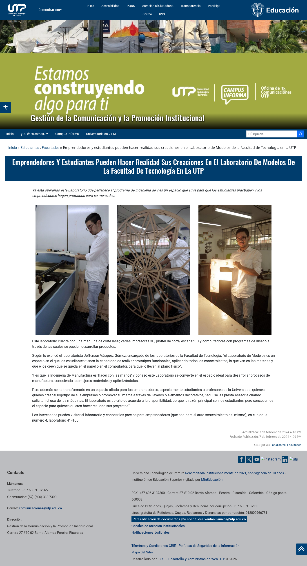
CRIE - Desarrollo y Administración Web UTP (191, 559)
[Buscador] (300, 133)
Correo (147, 14)
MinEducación (211, 480)
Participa (214, 6)
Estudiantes (29, 148)
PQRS (131, 6)
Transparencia (191, 6)
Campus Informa (67, 134)
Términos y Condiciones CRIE (153, 546)
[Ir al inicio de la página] (301, 549)
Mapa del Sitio (142, 552)
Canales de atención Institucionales (158, 526)
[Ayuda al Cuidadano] (293, 459)
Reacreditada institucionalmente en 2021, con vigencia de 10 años (234, 473)
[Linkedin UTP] (285, 459)
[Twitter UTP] (249, 459)
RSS (162, 14)
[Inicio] (301, 549)
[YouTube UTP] (256, 459)
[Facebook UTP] (241, 459)
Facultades (50, 148)
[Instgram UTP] (271, 459)
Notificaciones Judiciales (150, 532)
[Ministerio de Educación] (267, 10)
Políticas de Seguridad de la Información (209, 546)
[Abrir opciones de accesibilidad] (5, 107)
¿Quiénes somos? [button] (33, 134)
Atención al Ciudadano (158, 6)
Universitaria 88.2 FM (101, 134)
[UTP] (17, 10)
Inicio (90, 6)
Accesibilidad (110, 6)
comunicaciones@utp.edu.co (40, 508)
